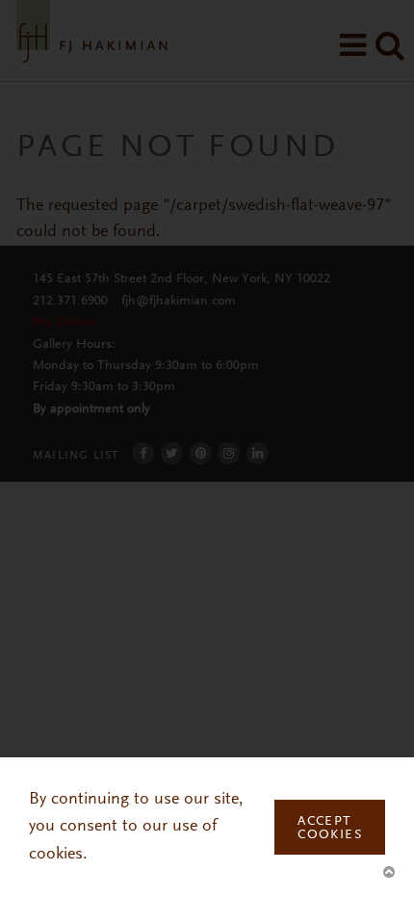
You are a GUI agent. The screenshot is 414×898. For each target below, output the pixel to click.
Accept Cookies (330, 828)
